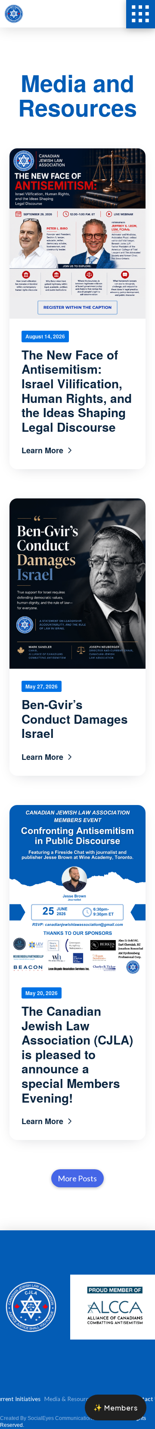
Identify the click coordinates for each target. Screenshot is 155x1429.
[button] (115, 1407)
